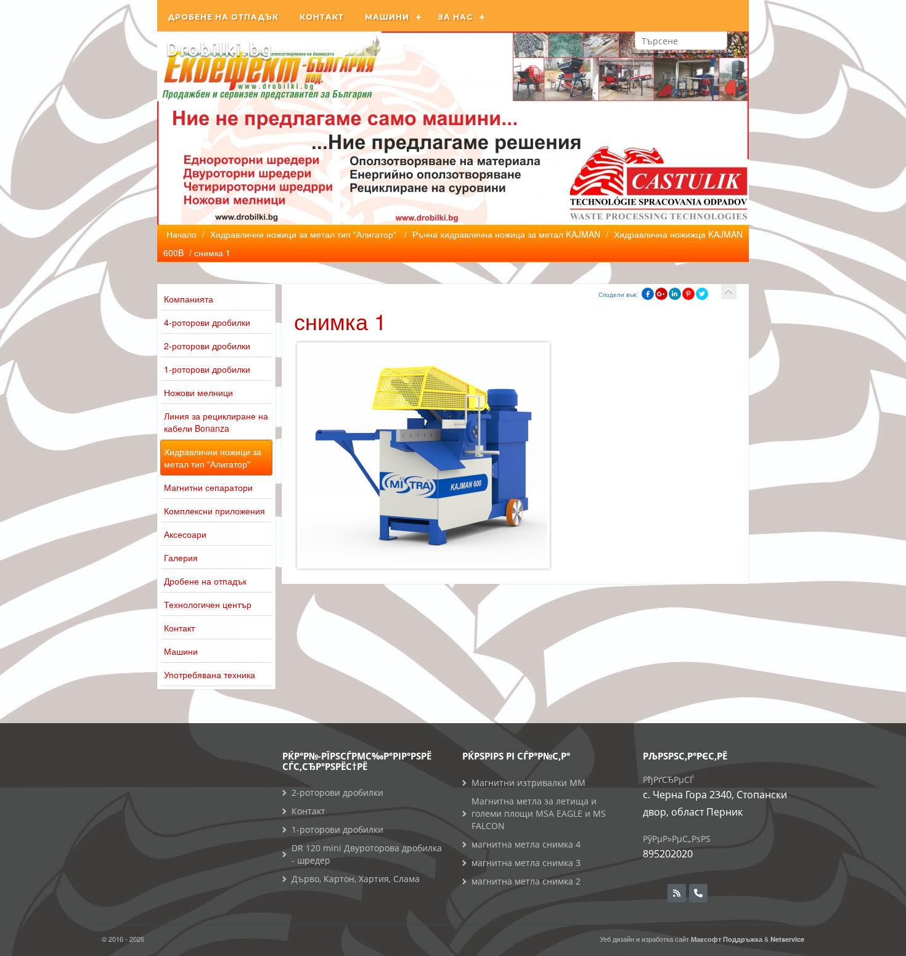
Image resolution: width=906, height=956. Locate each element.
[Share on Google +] (661, 294)
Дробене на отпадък (223, 17)
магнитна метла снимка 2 (526, 881)
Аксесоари (185, 534)
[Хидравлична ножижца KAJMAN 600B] (729, 291)
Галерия (181, 557)
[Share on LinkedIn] (675, 294)
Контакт (322, 17)
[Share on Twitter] (702, 294)
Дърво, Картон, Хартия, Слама (356, 879)
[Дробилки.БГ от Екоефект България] (218, 50)
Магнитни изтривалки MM (528, 782)
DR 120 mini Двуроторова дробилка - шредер (367, 854)
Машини (387, 17)
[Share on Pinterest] (688, 294)
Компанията (188, 299)
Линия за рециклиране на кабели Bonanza (216, 422)
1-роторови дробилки (207, 369)
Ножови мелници (198, 392)
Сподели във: (618, 294)
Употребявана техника (209, 674)
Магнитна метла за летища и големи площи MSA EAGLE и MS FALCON (538, 813)
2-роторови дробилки (207, 345)
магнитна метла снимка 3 (526, 863)
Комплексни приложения (214, 510)
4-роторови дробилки (207, 322)
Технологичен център (207, 604)
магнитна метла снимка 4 (526, 844)
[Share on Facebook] (648, 294)
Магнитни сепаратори (208, 487)
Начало (181, 234)
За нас (455, 17)
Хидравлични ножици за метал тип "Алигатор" (212, 457)
